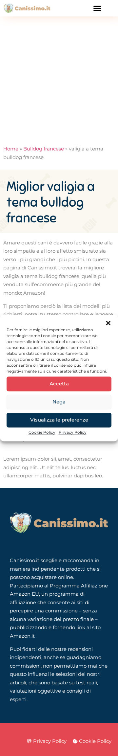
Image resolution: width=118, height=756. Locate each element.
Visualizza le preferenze (59, 420)
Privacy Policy (73, 432)
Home (10, 149)
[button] (108, 323)
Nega (59, 402)
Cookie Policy (42, 432)
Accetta (59, 383)
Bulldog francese (43, 149)
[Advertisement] (59, 79)
